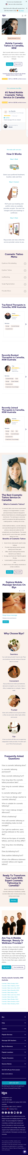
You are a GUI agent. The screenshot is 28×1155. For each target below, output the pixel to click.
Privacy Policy (17, 1088)
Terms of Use (7, 1088)
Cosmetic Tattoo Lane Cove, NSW (11, 995)
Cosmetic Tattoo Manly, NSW (9, 992)
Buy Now (21, 10)
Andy (13, 313)
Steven (10, 127)
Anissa (14, 418)
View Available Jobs (18, 967)
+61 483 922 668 (7, 1100)
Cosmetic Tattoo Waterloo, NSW (10, 986)
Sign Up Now (6, 967)
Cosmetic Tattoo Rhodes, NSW (10, 999)
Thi (13, 366)
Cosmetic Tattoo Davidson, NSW (10, 1001)
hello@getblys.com (7, 1097)
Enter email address (7, 1074)
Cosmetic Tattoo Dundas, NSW (10, 983)
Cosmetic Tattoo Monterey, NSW (10, 1004)
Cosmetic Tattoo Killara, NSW (10, 997)
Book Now (9, 64)
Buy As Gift (18, 64)
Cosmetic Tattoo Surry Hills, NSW (11, 988)
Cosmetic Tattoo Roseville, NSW (10, 990)
